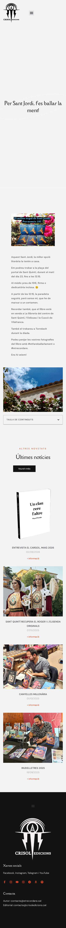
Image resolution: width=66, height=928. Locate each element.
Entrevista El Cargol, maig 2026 (33, 547)
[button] (31, 13)
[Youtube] (17, 882)
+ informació (33, 558)
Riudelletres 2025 (33, 768)
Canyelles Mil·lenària (33, 694)
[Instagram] (10, 882)
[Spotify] (42, 882)
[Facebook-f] (4, 882)
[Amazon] (35, 882)
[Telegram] (29, 882)
